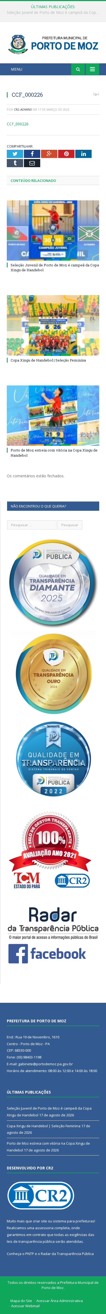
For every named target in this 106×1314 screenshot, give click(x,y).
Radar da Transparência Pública (67, 1253)
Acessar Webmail (25, 1305)
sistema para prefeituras (73, 1221)
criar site (40, 1221)
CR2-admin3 (23, 109)
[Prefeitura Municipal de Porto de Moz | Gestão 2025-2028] (53, 43)
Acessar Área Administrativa (59, 1300)
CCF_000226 (18, 123)
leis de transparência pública (31, 1241)
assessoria (44, 1227)
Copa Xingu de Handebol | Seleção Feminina (52, 12)
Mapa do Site (21, 1300)
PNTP (29, 1253)
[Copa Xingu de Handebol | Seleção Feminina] (53, 325)
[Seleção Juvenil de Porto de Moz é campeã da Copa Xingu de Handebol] (53, 230)
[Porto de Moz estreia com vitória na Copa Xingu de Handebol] (53, 415)
